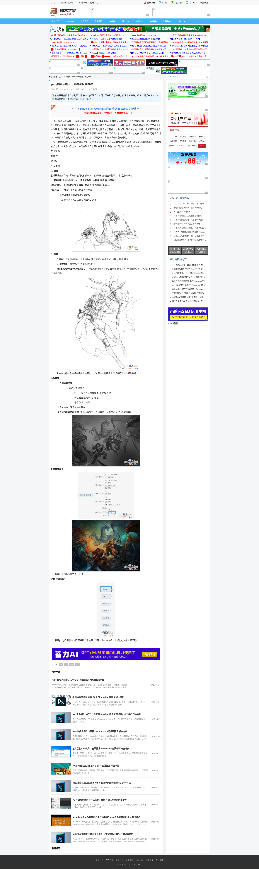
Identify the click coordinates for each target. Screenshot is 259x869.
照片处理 (98, 21)
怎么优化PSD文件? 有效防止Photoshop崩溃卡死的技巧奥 (100, 748)
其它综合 (88, 77)
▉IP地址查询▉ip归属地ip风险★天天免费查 (109, 42)
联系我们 (119, 860)
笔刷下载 (192, 141)
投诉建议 (149, 860)
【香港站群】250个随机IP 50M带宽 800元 (109, 46)
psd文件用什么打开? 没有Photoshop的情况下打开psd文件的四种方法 (106, 714)
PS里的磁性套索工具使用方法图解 (187, 216)
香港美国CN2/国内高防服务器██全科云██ (69, 56)
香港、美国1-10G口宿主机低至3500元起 (148, 46)
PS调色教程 (183, 146)
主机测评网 (82, 2)
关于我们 (99, 860)
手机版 (164, 2)
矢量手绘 (167, 21)
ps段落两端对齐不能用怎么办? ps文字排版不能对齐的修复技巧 (102, 834)
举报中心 (178, 3)
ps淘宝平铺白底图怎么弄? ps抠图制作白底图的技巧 (193, 277)
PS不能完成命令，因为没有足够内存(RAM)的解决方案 (78, 680)
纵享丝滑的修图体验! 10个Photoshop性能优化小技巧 (98, 697)
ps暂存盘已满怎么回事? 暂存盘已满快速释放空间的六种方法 (101, 783)
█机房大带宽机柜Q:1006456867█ (185, 39)
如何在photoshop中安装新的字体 (186, 224)
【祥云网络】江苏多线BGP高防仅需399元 (189, 49)
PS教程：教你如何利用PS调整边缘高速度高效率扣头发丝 (197, 232)
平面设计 (67, 77)
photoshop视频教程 (173, 146)
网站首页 (55, 21)
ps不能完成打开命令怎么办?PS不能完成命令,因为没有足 (195, 269)
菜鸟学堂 (53, 2)
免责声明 (129, 860)
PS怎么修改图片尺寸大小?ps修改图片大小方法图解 (194, 220)
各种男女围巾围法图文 (182, 212)
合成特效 (153, 21)
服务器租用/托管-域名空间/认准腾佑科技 (188, 53)
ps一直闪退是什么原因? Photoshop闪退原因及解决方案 (99, 731)
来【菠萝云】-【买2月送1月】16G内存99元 (69, 39)
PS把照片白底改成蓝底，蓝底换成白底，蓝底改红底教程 (197, 228)
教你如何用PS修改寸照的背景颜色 (187, 208)
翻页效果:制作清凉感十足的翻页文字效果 (189, 301)
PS (61, 665)
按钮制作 (139, 21)
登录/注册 (151, 2)
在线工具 (94, 2)
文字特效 (112, 21)
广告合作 (109, 860)
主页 (60, 77)
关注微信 (192, 2)
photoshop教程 (77, 77)
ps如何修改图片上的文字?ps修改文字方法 (190, 240)
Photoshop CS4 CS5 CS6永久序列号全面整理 (191, 204)
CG (66, 665)
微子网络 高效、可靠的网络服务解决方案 (148, 49)
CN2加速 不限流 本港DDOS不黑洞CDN (108, 35)
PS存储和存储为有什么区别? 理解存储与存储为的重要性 (99, 800)
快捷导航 (204, 2)
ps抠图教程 (192, 146)
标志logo (125, 21)
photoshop (69, 21)
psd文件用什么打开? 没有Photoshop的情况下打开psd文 (194, 273)
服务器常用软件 (67, 2)
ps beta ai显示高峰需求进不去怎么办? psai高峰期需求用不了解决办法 (106, 817)
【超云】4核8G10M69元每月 (103, 53)
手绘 (77, 665)
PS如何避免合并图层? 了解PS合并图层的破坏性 (95, 766)
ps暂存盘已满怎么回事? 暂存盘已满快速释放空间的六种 (195, 297)
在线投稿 (159, 860)
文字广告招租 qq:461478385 (143, 35)
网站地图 (139, 860)
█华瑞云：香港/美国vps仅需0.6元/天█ (147, 53)
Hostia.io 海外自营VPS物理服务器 (145, 39)
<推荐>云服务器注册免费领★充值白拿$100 (69, 35)
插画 (71, 665)
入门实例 (84, 21)
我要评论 (93, 89)
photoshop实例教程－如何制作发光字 (188, 236)
